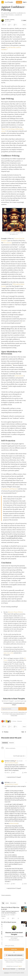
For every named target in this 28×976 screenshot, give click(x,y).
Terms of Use (21, 712)
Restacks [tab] (11, 742)
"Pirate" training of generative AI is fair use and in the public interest (10, 912)
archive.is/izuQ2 (13, 823)
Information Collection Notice (17, 714)
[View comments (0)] (8, 918)
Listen (24, 20)
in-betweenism (19, 376)
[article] (14, 912)
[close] (23, 926)
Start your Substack (10, 969)
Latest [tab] (7, 903)
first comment (7, 243)
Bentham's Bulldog (10, 761)
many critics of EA (8, 653)
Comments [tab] (5, 742)
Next (23, 732)
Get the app (22, 969)
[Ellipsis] (26, 761)
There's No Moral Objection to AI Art (10, 908)
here (23, 670)
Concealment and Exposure (10, 489)
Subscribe (19, 2)
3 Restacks (19, 721)
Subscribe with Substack (15, 955)
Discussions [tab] (13, 903)
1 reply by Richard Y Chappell (13, 777)
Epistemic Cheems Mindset (15, 612)
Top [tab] (3, 903)
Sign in (24, 2)
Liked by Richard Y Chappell (12, 762)
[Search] (25, 903)
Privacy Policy (19, 961)
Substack (6, 972)
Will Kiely (7, 782)
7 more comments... (6, 895)
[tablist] (8, 742)
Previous (6, 732)
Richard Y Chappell (10, 19)
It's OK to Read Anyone (8, 922)
